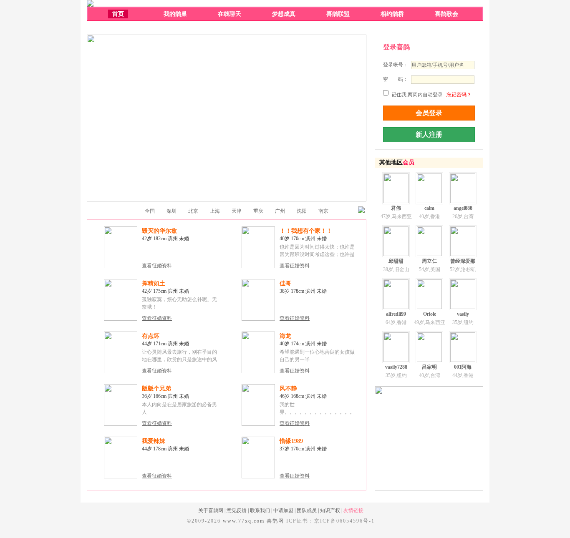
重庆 (258, 211)
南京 (323, 211)
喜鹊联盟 (338, 14)
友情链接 (353, 510)
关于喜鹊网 (210, 510)
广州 (280, 211)
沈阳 (302, 211)
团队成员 (307, 510)
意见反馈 (237, 510)
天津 (237, 211)
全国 (150, 211)
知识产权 (330, 510)
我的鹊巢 (175, 14)
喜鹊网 (275, 521)
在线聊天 (229, 14)
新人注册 (429, 134)
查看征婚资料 (157, 266)
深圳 (171, 211)
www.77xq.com (244, 521)
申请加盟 (283, 510)
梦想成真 (283, 14)
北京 (193, 211)
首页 (118, 14)
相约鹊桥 (392, 14)
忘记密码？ (459, 95)
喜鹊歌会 (446, 14)
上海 (215, 211)
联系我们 (260, 510)
